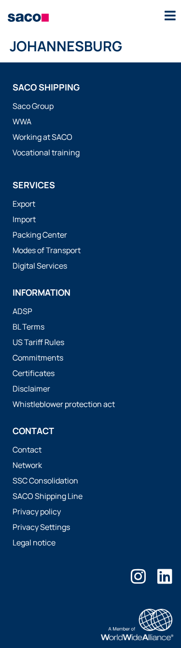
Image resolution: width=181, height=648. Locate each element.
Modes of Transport (47, 250)
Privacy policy (37, 511)
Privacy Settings (41, 527)
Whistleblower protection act (64, 404)
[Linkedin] (164, 576)
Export (24, 204)
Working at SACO (42, 137)
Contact (27, 449)
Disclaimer (31, 388)
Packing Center (40, 235)
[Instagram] (138, 576)
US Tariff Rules (38, 342)
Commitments (38, 357)
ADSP (22, 311)
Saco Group (33, 106)
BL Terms (28, 327)
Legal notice (34, 542)
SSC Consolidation (45, 480)
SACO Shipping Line (48, 496)
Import (24, 219)
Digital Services (40, 266)
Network (27, 465)
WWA (22, 121)
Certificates (34, 373)
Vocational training (46, 152)
